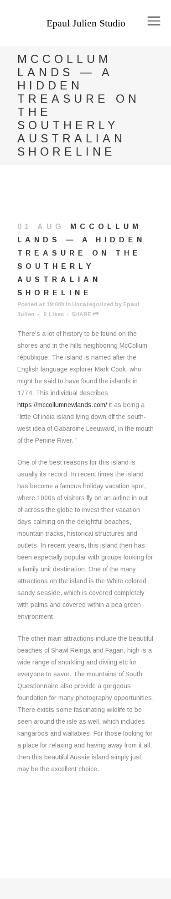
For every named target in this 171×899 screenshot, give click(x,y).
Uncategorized (93, 304)
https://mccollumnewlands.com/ (62, 404)
